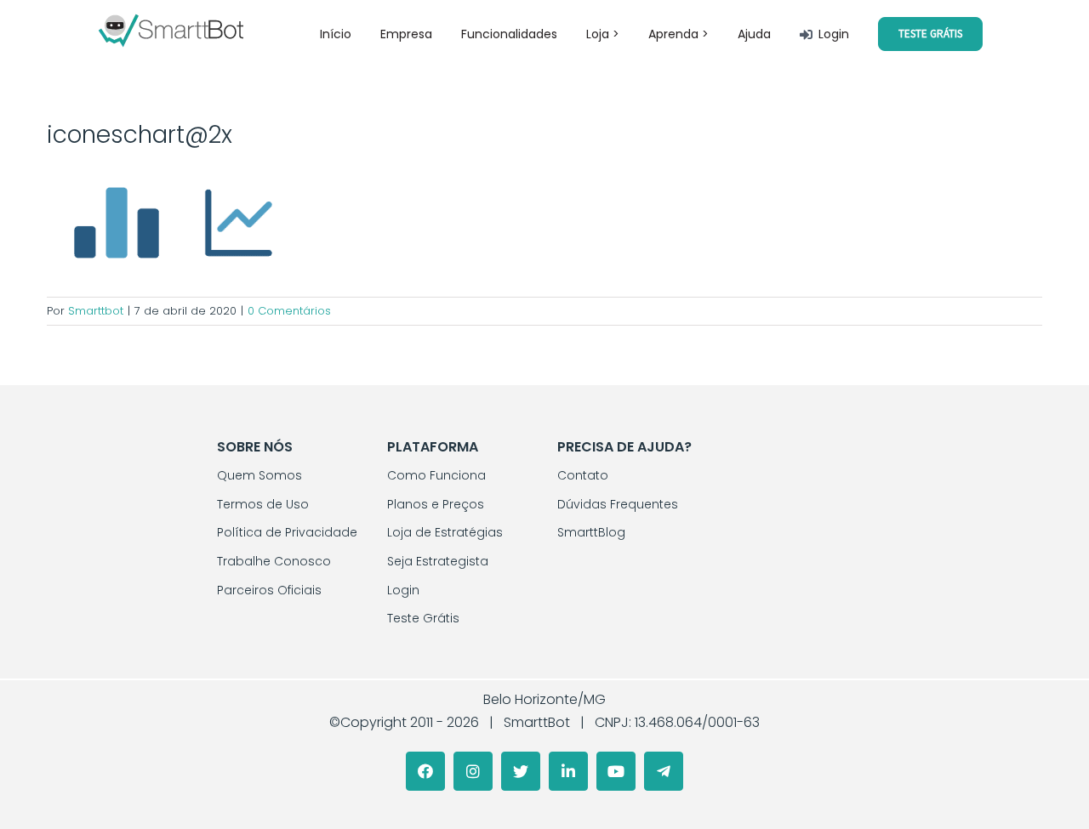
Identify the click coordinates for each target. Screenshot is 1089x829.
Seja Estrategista (437, 561)
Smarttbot (95, 311)
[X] (520, 771)
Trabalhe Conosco (274, 561)
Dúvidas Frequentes (617, 504)
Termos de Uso (263, 504)
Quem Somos (259, 475)
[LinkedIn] (568, 771)
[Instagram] (473, 771)
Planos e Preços (435, 504)
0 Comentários (289, 311)
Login (403, 590)
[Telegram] (663, 771)
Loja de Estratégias (445, 532)
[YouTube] (616, 771)
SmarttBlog (591, 532)
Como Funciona (436, 475)
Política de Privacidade (287, 532)
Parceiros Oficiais (269, 590)
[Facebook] (425, 771)
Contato (582, 475)
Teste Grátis (423, 618)
